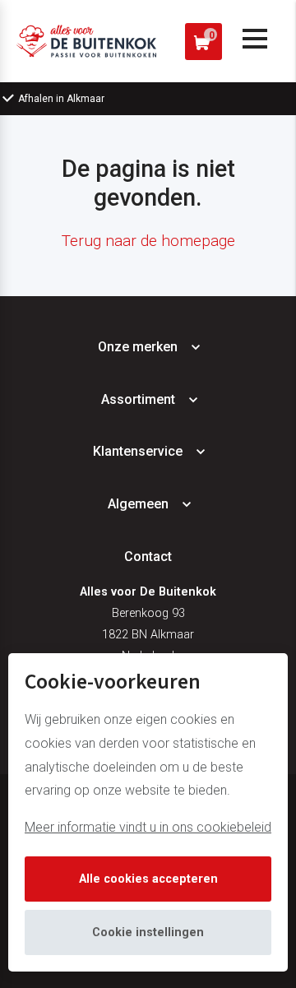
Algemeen (138, 504)
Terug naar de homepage (148, 240)
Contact (148, 556)
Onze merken (138, 347)
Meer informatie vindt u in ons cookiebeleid (148, 827)
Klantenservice (138, 451)
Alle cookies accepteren (148, 879)
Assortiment (138, 399)
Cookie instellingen (148, 932)
